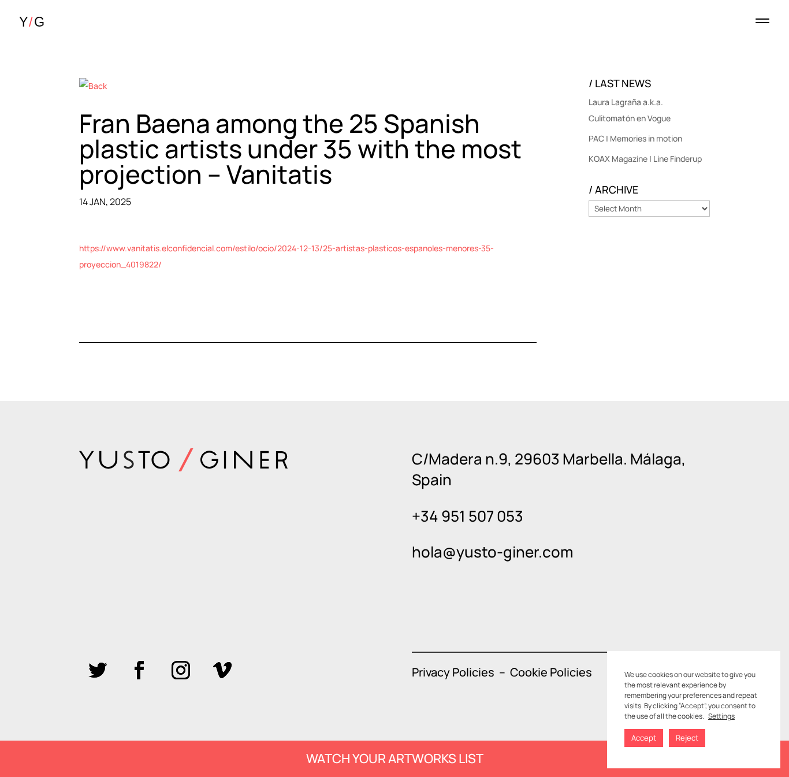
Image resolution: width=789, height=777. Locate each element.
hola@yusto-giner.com (492, 551)
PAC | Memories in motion (635, 138)
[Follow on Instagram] (180, 670)
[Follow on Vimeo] (222, 670)
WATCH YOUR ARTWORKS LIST (394, 758)
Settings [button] (721, 716)
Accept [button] (643, 738)
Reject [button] (687, 738)
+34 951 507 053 (467, 515)
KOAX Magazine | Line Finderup (645, 158)
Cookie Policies (551, 672)
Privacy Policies (453, 672)
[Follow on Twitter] (97, 670)
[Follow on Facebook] (139, 670)
